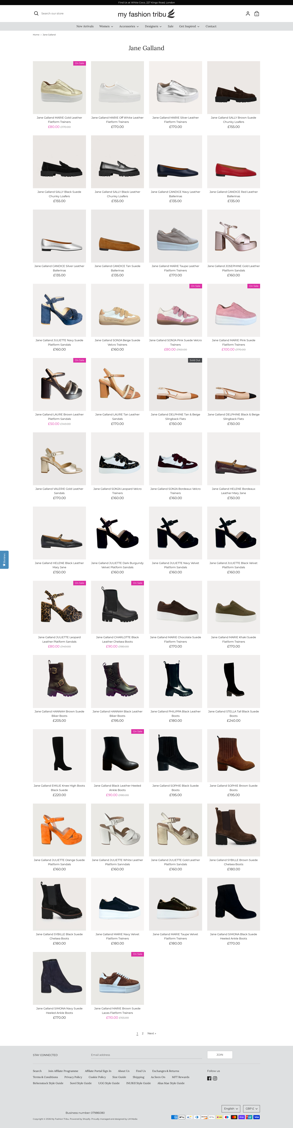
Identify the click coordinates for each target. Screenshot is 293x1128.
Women (104, 26)
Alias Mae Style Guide (171, 1083)
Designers (152, 26)
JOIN (220, 1054)
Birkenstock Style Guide (48, 1083)
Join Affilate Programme (63, 1071)
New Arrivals (85, 26)
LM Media (132, 1119)
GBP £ (250, 1108)
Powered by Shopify (80, 1119)
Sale (170, 26)
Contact (211, 26)
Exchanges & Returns (165, 1071)
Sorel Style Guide (81, 1083)
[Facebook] (209, 1078)
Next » (152, 1033)
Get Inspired (188, 26)
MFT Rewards (180, 1077)
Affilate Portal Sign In (98, 1071)
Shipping (138, 1077)
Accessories (127, 26)
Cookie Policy (97, 1077)
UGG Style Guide (109, 1083)
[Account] (248, 12)
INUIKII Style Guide (138, 1083)
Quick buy (59, 108)
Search (37, 1071)
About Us (123, 1071)
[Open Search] (36, 13)
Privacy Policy (73, 1077)
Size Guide (119, 1077)
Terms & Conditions (45, 1077)
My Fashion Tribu (60, 1119)
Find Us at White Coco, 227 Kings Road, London (146, 2)
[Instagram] (215, 1078)
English (229, 1108)
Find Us (141, 1071)
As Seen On (158, 1077)
